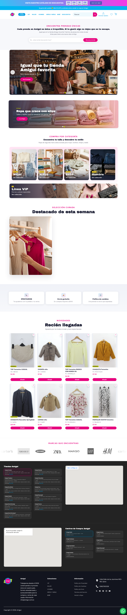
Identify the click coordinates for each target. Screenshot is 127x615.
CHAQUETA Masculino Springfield (22, 420)
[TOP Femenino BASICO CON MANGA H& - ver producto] (77, 350)
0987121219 (11, 492)
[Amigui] (12, 14)
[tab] (60, 92)
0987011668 (11, 509)
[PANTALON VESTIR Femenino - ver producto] (104, 401)
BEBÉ (48, 595)
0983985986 (11, 500)
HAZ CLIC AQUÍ (95, 3)
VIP (48, 583)
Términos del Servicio (80, 592)
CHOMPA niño (43, 369)
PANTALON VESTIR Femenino (103, 420)
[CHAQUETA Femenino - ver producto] (104, 350)
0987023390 (11, 483)
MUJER (49, 586)
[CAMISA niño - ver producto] (50, 401)
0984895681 (41, 491)
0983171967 (41, 500)
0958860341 (11, 517)
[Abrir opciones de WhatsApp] (123, 611)
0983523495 (41, 483)
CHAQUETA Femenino (100, 369)
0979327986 (41, 474)
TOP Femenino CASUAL (19, 369)
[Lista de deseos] (111, 14)
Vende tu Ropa (78, 595)
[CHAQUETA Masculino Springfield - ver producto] (22, 401)
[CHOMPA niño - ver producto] (50, 350)
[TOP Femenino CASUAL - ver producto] (22, 350)
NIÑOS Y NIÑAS (51, 592)
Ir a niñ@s (22, 119)
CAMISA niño (42, 420)
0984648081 (11, 474)
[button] (117, 14)
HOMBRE (50, 589)
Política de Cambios (80, 586)
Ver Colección (27, 78)
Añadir (22, 379)
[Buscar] (95, 14)
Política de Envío (79, 589)
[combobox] (85, 14)
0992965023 (41, 509)
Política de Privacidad (80, 583)
